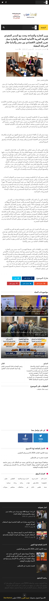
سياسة (8, 483)
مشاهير (12, 487)
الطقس (12, 478)
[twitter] (2, 2)
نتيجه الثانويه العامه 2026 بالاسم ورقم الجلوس (33, 453)
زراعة (15, 483)
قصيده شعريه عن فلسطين (39, 457)
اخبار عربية (35, 478)
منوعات (5, 487)
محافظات (20, 487)
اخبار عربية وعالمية (23, 478)
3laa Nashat (7, 598)
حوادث (28, 483)
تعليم (6, 478)
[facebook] (6, 2)
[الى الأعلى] (24, 595)
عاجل (32, 487)
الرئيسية (43, 27)
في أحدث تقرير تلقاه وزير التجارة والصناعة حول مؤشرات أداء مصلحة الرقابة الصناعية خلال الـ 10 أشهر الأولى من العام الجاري (25, 352)
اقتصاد (17, 49)
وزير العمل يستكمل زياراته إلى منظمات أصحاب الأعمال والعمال (25, 332)
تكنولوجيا (44, 483)
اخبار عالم (44, 478)
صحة (45, 487)
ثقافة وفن (36, 483)
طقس (39, 487)
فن (27, 487)
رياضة (21, 483)
